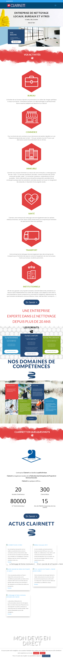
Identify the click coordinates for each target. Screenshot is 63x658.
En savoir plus (46, 656)
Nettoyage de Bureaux (11, 385)
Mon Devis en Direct (31, 640)
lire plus (9, 562)
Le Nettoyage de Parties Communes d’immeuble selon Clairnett (30, 564)
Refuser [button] (42, 653)
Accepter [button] (36, 653)
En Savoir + (31, 302)
